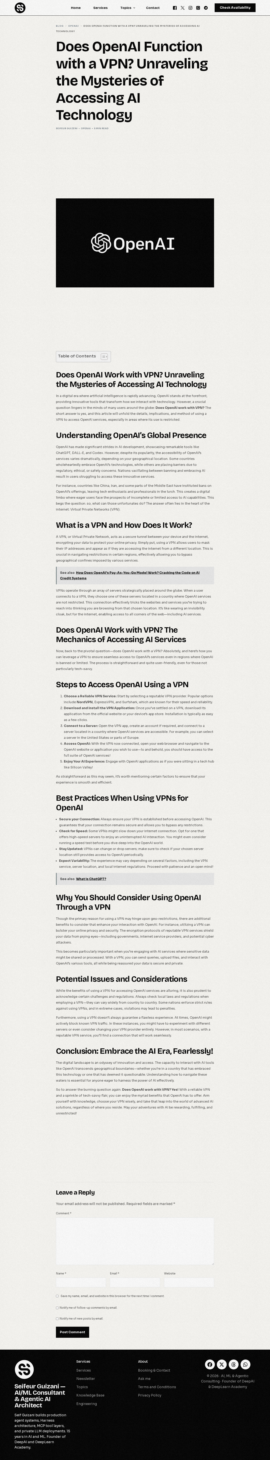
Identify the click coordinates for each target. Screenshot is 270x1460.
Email (114, 1273)
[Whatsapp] (198, 8)
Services (83, 1361)
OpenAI (86, 128)
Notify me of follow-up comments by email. (88, 1307)
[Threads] (234, 1364)
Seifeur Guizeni (67, 128)
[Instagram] (190, 8)
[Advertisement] (135, 164)
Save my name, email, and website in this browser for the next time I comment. (112, 1296)
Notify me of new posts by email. (81, 1318)
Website (170, 1273)
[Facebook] (175, 8)
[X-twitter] (222, 1364)
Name (61, 1273)
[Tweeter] (183, 8)
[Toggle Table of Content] (102, 356)
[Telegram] (206, 8)
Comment (63, 1213)
